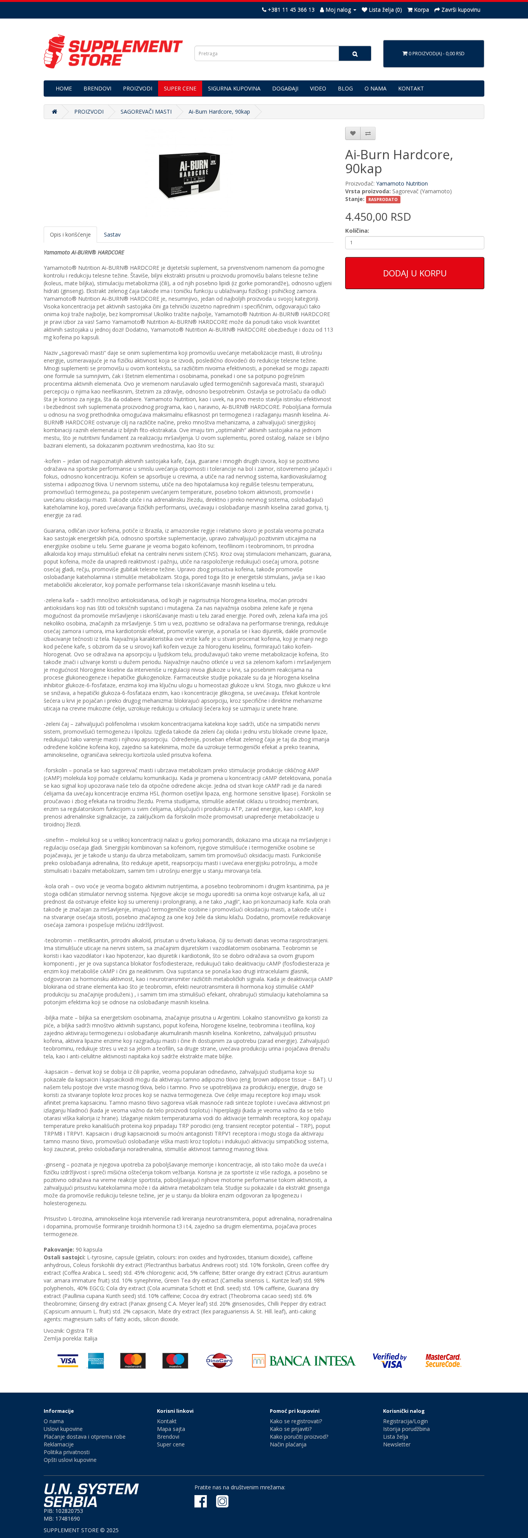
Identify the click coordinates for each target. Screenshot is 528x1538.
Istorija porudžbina (406, 1428)
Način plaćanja (288, 1444)
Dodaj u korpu (415, 273)
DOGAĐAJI (285, 88)
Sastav (112, 234)
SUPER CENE (180, 88)
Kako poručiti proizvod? (299, 1436)
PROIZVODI (137, 88)
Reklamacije (59, 1444)
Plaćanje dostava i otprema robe (85, 1436)
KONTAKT (411, 88)
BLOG (345, 88)
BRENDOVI (97, 88)
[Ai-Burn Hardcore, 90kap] (189, 173)
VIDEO (318, 88)
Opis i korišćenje (70, 234)
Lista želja (395, 1436)
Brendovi (168, 1436)
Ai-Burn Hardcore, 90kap (219, 111)
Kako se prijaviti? (291, 1428)
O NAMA (375, 88)
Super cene (171, 1444)
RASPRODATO (383, 199)
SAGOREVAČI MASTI (146, 111)
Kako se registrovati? (296, 1421)
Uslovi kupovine (63, 1428)
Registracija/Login (405, 1421)
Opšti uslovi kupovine (70, 1459)
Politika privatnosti (67, 1452)
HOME (64, 88)
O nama (54, 1421)
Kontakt (167, 1421)
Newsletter (396, 1444)
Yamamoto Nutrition (402, 183)
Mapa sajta (171, 1428)
